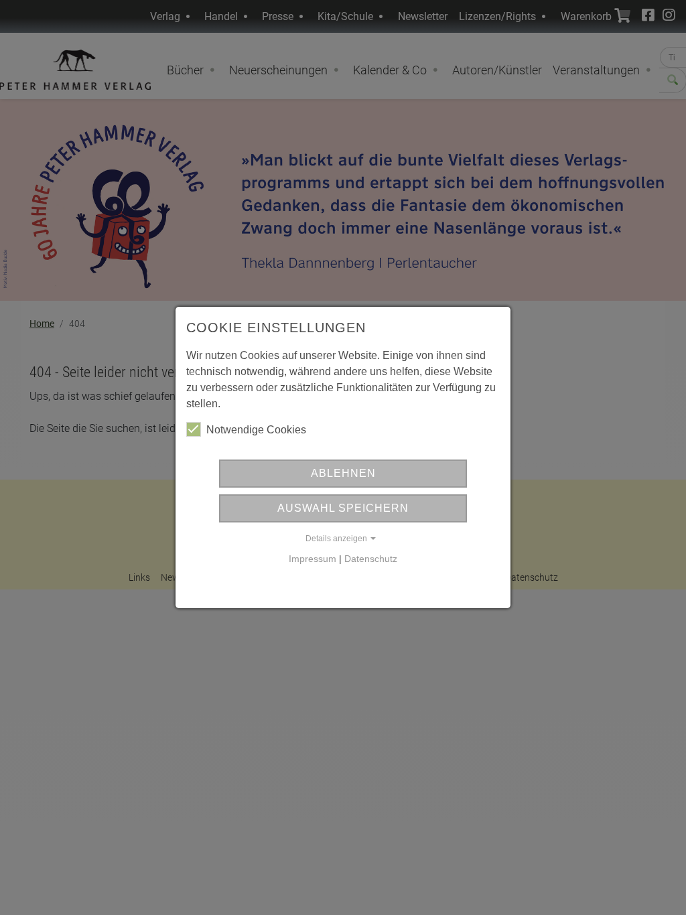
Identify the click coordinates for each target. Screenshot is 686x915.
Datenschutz (370, 558)
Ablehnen (343, 473)
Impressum (312, 558)
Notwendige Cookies (256, 429)
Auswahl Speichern (343, 508)
